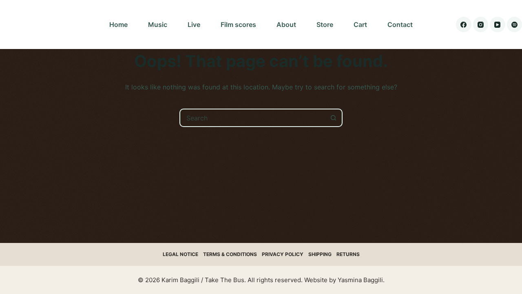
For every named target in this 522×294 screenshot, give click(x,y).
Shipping (320, 254)
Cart (360, 24)
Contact (400, 24)
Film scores (238, 24)
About (286, 24)
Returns (348, 254)
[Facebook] (463, 24)
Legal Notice (180, 254)
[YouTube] (497, 24)
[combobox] (252, 118)
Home (118, 24)
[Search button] (333, 117)
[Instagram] (481, 24)
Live (194, 24)
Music (157, 24)
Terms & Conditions (230, 254)
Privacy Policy (282, 254)
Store (324, 24)
